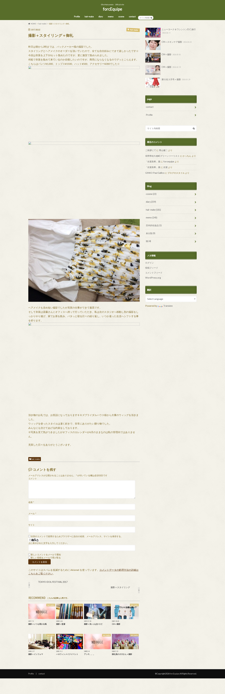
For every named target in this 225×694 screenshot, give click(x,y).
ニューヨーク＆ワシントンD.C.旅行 (179, 31)
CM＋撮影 (171, 54)
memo (111, 16)
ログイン (149, 262)
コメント (32, 478)
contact (132, 16)
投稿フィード (151, 267)
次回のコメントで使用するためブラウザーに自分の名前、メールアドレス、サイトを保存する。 (77, 536)
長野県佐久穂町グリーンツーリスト (162, 156)
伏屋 (165, 167)
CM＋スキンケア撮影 (176, 42)
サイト (31, 525)
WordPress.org (153, 277)
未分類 (150, 233)
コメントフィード (153, 272)
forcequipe (168, 161)
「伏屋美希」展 (152, 161)
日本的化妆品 (154, 225)
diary (100, 16)
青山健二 (163, 150)
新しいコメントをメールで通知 (46, 554)
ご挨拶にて (150, 150)
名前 (31, 502)
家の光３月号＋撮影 (176, 79)
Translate (168, 306)
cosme (121, 16)
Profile (77, 16)
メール (32, 513)
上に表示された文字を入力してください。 (48, 543)
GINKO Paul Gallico (154, 173)
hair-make (89, 16)
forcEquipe (112, 9)
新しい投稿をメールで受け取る (46, 557)
